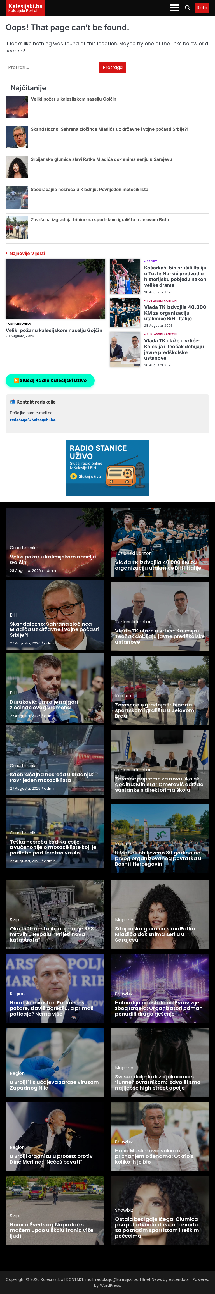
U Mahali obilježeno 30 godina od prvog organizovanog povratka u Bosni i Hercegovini (158, 858)
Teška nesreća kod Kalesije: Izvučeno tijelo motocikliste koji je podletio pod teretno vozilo (53, 847)
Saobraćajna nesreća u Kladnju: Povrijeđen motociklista (89, 189)
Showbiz (124, 993)
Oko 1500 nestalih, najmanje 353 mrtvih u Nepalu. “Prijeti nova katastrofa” (52, 934)
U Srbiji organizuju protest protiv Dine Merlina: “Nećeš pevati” (51, 1159)
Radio (202, 8)
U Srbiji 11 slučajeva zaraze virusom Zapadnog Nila (54, 1085)
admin (50, 570)
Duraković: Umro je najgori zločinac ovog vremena (44, 704)
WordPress (110, 1285)
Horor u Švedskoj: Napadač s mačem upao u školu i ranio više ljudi (51, 1230)
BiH (13, 615)
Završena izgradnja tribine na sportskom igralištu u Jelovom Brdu (100, 219)
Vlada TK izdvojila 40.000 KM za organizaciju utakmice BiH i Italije (175, 312)
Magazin (124, 919)
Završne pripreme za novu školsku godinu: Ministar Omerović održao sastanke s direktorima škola (159, 784)
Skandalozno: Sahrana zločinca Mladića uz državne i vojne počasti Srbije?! (109, 129)
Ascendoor (179, 1279)
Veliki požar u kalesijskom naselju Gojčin (73, 99)
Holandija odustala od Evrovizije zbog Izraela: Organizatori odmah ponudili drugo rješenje (159, 1008)
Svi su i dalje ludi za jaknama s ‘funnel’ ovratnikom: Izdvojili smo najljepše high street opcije (157, 1082)
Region (17, 993)
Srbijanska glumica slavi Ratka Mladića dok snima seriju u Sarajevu (101, 159)
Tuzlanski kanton (162, 300)
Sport (152, 261)
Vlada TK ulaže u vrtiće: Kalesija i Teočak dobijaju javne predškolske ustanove (174, 349)
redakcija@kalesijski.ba (32, 419)
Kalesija (123, 696)
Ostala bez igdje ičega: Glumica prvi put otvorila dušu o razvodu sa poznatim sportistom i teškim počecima (157, 1227)
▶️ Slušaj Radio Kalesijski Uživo (50, 380)
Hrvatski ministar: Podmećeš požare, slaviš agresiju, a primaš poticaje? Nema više (52, 1008)
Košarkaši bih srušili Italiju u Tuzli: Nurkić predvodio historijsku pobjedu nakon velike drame (175, 276)
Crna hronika (19, 324)
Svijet (15, 919)
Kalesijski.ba (25, 5)
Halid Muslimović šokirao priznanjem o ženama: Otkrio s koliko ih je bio (154, 1156)
